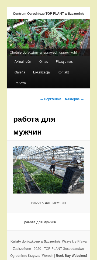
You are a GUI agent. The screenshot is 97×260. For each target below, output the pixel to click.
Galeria (20, 72)
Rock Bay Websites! (71, 255)
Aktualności (23, 61)
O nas (43, 61)
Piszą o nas (64, 61)
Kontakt (63, 72)
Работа (20, 82)
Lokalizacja (41, 72)
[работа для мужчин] (48, 170)
